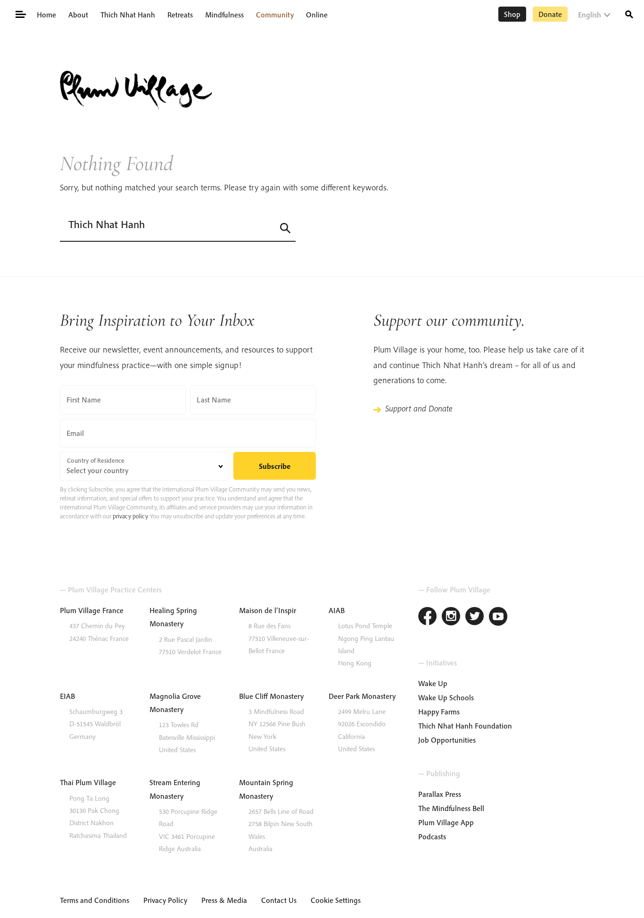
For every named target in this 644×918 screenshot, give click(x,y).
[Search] (629, 13)
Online (317, 14)
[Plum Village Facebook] (427, 618)
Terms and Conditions (94, 900)
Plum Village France (92, 610)
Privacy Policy (165, 900)
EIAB (67, 696)
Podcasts (432, 836)
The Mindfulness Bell (451, 808)
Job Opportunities (447, 740)
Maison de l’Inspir (267, 610)
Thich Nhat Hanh (127, 14)
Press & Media (224, 900)
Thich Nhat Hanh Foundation (465, 725)
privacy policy (130, 516)
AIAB (337, 610)
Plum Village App (446, 822)
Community (275, 14)
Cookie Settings (336, 900)
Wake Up (432, 683)
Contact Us (279, 900)
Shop (512, 14)
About (78, 14)
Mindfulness (224, 14)
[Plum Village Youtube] (498, 618)
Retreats (180, 14)
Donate (550, 14)
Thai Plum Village (88, 782)
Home (46, 14)
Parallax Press (439, 794)
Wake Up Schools (446, 697)
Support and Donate (418, 408)
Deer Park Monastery (362, 696)
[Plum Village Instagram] (451, 618)
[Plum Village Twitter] (474, 618)
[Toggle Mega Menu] (20, 13)
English (589, 14)
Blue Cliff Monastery (271, 696)
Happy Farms (439, 711)
